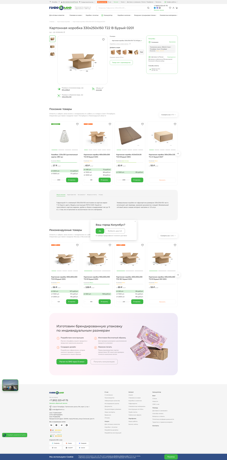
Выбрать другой (115, 231)
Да (100, 231)
